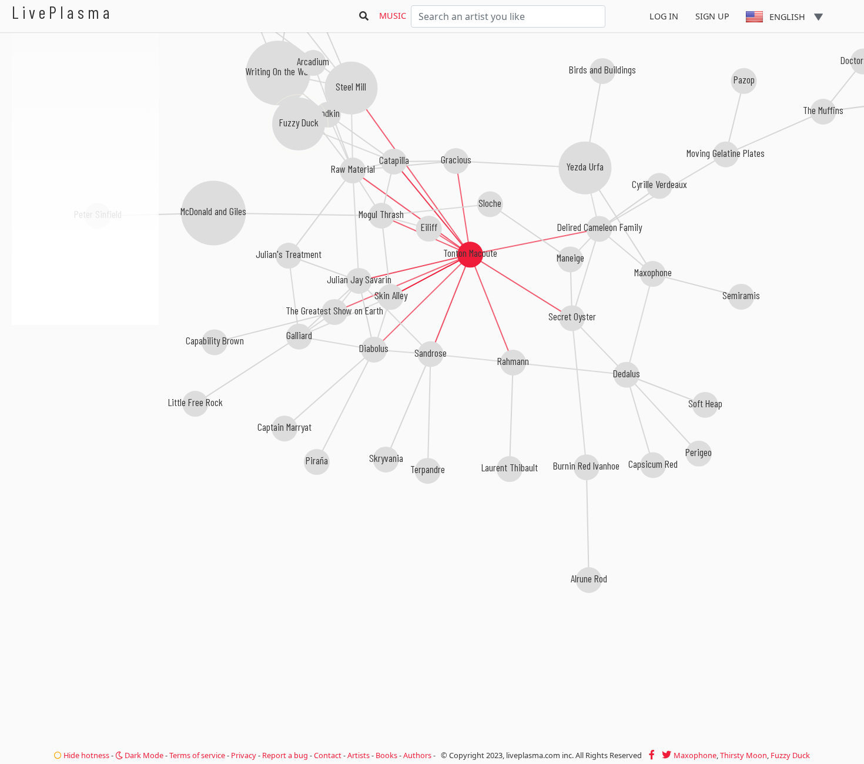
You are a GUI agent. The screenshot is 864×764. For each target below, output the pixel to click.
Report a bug (285, 755)
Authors (417, 755)
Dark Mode (143, 755)
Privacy (243, 755)
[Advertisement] (85, 387)
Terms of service (197, 755)
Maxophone (695, 755)
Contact (327, 755)
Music (392, 15)
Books (386, 755)
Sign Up (712, 16)
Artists (358, 755)
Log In (663, 16)
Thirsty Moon (743, 755)
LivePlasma (62, 12)
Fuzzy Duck (790, 755)
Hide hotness (85, 755)
